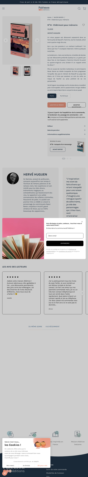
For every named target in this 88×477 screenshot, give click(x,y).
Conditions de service (65, 251)
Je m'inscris (64, 243)
